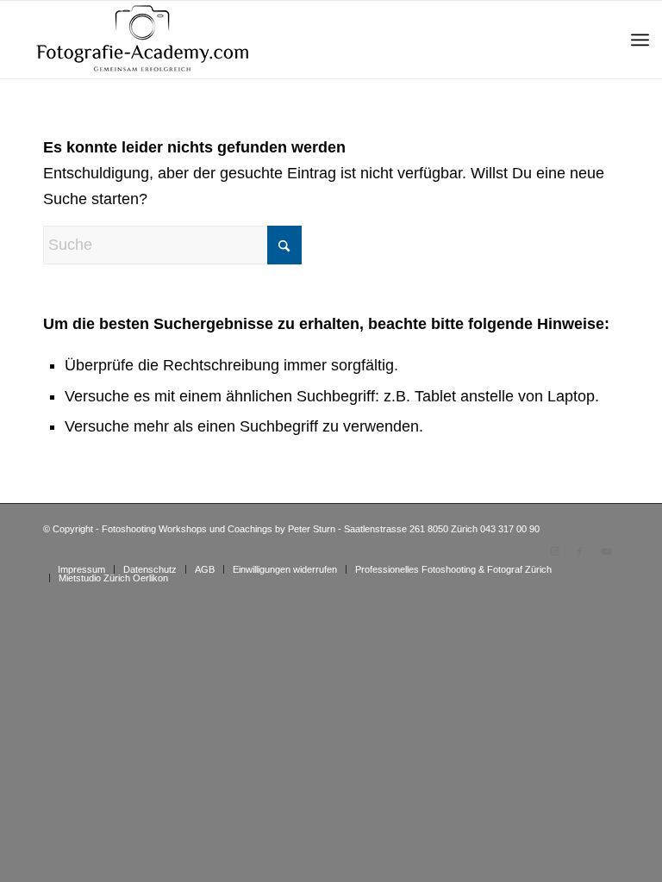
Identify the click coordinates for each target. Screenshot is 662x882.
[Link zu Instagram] (554, 551)
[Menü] (640, 39)
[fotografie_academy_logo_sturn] (142, 39)
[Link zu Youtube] (606, 551)
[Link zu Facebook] (580, 551)
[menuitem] (640, 39)
